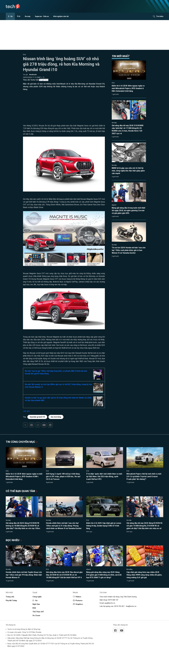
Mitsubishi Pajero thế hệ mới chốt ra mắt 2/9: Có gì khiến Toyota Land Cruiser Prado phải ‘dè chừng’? (143, 476)
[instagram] (37, 424)
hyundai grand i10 (37, 417)
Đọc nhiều (13, 540)
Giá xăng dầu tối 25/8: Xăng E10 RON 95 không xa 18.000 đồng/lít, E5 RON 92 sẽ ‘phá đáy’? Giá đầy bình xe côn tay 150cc (23, 525)
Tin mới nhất (120, 56)
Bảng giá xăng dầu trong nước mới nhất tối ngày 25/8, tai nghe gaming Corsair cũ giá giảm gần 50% (128, 210)
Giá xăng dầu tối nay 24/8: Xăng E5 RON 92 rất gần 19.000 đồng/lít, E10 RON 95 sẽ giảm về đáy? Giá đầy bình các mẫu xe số (144, 525)
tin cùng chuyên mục (21, 441)
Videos (78, 597)
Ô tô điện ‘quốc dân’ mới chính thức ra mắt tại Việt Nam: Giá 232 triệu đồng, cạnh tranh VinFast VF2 (104, 476)
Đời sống (129, 569)
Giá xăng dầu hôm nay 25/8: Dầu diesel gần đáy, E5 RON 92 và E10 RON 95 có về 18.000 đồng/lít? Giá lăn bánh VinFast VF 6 (64, 575)
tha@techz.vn (131, 606)
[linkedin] (50, 424)
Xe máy (27, 16)
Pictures (79, 600)
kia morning (56, 417)
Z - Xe (10, 16)
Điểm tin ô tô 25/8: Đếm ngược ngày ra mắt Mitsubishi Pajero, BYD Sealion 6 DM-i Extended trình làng (128, 88)
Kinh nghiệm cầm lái (61, 16)
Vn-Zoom (36, 615)
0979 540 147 (113, 600)
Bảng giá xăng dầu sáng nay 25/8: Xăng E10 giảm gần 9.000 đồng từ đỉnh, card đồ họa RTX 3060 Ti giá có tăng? (104, 575)
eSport (114, 205)
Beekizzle (33, 74)
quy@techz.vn (110, 603)
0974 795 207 (119, 606)
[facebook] (31, 424)
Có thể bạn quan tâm (21, 491)
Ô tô (18, 16)
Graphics (79, 604)
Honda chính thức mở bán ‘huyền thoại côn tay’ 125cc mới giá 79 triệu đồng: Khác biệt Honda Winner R (24, 575)
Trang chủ (10, 597)
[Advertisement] (64, 108)
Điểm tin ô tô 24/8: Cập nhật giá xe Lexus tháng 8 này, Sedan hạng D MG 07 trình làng (103, 525)
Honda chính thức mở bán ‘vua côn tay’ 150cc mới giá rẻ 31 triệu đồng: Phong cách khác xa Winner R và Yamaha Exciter (64, 525)
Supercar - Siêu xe (42, 16)
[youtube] (44, 424)
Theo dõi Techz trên (31, 80)
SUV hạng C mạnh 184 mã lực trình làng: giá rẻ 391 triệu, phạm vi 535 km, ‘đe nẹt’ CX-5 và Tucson (63, 476)
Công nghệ (37, 597)
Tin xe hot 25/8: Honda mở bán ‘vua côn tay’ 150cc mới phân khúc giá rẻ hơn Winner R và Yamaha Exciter (128, 250)
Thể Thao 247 (38, 612)
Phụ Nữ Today (11, 600)
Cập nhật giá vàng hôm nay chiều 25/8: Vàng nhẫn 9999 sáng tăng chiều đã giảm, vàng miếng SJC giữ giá (144, 575)
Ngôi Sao (36, 604)
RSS (34, 608)
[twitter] (25, 424)
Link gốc (26, 411)
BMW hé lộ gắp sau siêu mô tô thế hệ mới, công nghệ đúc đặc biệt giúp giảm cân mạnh (128, 170)
